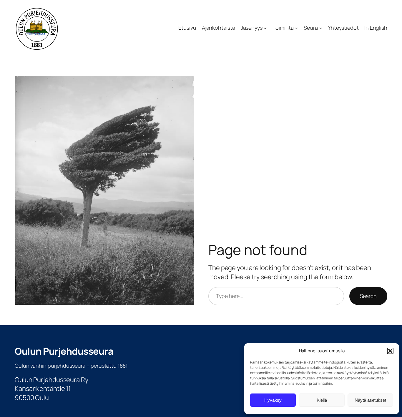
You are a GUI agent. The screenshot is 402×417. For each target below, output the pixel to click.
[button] (390, 351)
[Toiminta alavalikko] (296, 28)
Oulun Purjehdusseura (64, 351)
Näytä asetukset (370, 400)
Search (368, 295)
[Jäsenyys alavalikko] (265, 28)
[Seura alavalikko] (320, 28)
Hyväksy (273, 400)
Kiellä (322, 400)
